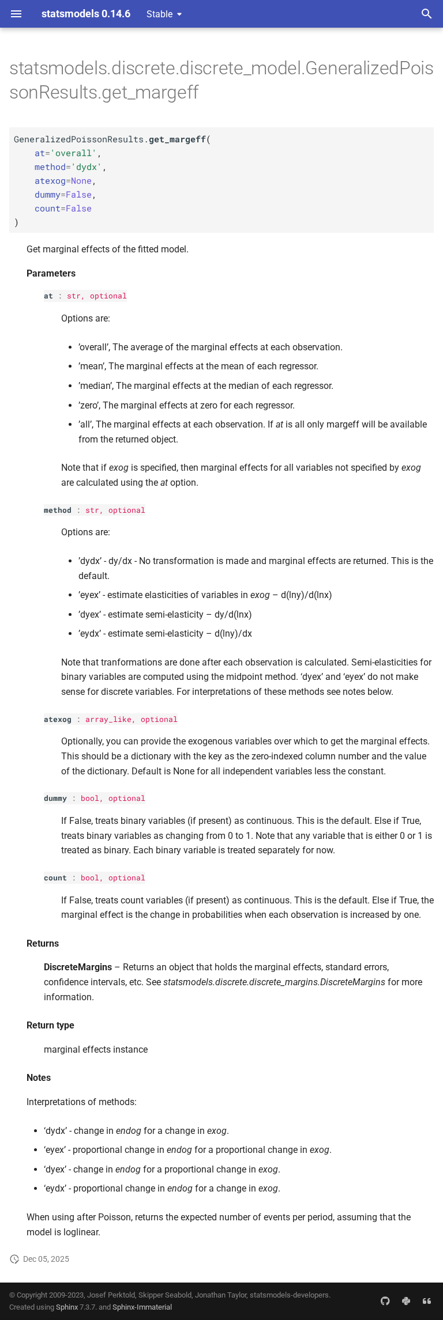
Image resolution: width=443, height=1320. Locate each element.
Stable (159, 14)
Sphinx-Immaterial (142, 1307)
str (74, 295)
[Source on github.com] (385, 1301)
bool (90, 798)
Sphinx (67, 1307)
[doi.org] (427, 1301)
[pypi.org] (406, 1301)
